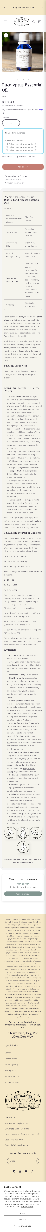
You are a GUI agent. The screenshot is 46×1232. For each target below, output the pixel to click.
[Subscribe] (36, 1161)
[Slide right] (28, 80)
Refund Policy (11, 1058)
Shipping (5, 105)
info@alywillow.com (20, 1145)
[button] (5, 22)
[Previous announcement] (4, 7)
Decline (22, 1219)
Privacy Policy (27, 1206)
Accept (22, 1213)
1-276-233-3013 (16, 1139)
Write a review (22, 894)
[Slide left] (17, 80)
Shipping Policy (11, 1064)
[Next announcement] (42, 7)
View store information (14, 183)
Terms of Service (12, 1076)
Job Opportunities (12, 1082)
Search (8, 1052)
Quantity (5, 117)
